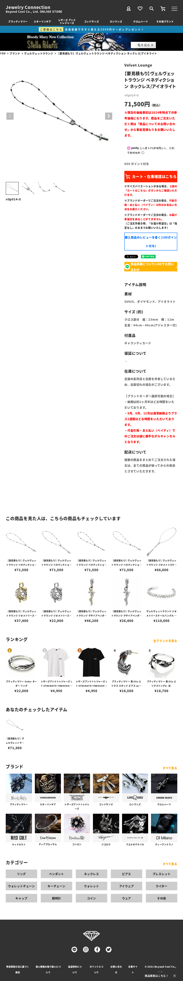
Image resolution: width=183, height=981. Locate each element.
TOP (3, 53)
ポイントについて (96, 969)
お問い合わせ (116, 969)
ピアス (126, 874)
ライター (161, 886)
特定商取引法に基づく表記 (17, 969)
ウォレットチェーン (21, 886)
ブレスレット (162, 874)
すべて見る (170, 768)
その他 (161, 898)
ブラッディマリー (18, 21)
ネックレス (91, 874)
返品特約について (75, 969)
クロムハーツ (140, 21)
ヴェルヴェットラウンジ (38, 53)
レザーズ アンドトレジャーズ (67, 21)
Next (108, 116)
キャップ (21, 898)
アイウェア (126, 886)
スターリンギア (42, 21)
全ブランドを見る (165, 641)
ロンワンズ (116, 21)
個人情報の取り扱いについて (48, 969)
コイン (91, 898)
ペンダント (56, 874)
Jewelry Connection (28, 7)
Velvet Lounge (138, 65)
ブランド (15, 53)
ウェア (126, 898)
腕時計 (56, 898)
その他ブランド (165, 21)
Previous (10, 116)
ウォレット (91, 886)
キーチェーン (56, 886)
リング (21, 874)
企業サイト (132, 969)
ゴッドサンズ (91, 21)
